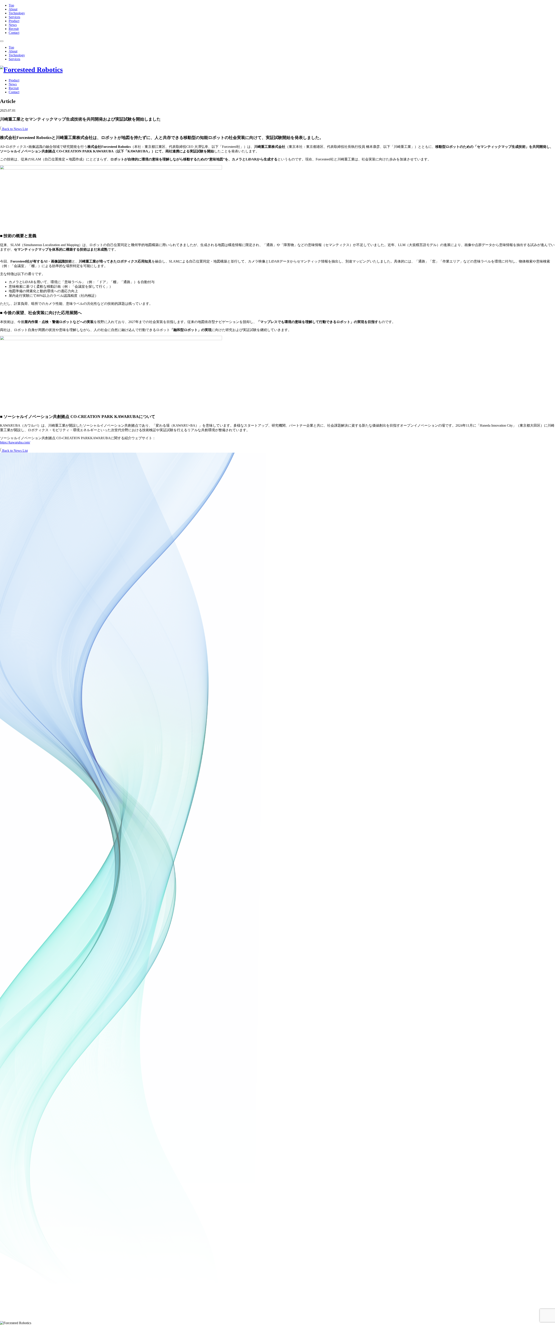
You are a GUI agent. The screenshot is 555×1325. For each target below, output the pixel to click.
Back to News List (14, 129)
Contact (14, 32)
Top (11, 5)
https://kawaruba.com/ (15, 442)
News (13, 25)
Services (14, 17)
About (13, 9)
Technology (17, 13)
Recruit (14, 29)
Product (14, 21)
